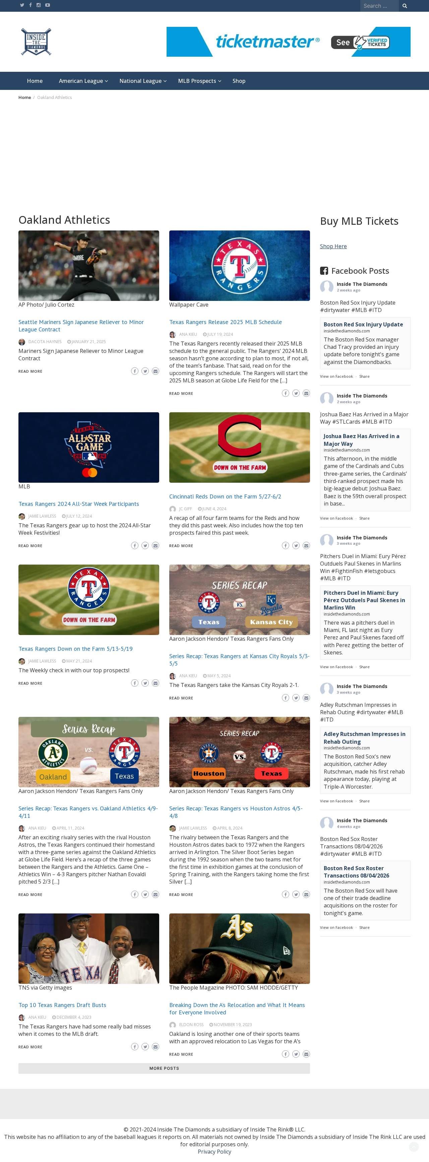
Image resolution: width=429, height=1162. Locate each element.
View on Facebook (336, 376)
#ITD (375, 310)
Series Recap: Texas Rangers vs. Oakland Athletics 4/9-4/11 (88, 812)
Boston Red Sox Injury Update (363, 324)
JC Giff (185, 509)
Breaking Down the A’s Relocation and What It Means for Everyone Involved (237, 1008)
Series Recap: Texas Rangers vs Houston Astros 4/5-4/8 (236, 812)
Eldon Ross (191, 1024)
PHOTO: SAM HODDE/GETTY (262, 987)
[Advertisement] (214, 157)
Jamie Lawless (42, 516)
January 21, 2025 (89, 342)
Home (35, 81)
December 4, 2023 (74, 1017)
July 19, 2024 (220, 334)
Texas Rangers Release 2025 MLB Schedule (225, 322)
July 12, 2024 (79, 516)
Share (364, 376)
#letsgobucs (379, 570)
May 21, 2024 (79, 661)
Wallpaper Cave (188, 304)
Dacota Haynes (44, 342)
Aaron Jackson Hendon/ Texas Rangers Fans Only (231, 638)
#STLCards (346, 421)
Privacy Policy (214, 1151)
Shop (239, 81)
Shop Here (333, 246)
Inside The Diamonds (362, 284)
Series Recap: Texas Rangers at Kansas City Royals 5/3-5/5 (239, 659)
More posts (164, 1068)
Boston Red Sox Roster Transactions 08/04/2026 (356, 871)
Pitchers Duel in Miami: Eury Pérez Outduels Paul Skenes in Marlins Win (364, 600)
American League (81, 81)
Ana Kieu (188, 334)
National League (140, 81)
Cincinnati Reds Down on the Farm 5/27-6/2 (225, 496)
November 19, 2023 (233, 1024)
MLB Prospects (197, 81)
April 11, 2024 (70, 828)
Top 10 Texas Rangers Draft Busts (62, 1005)
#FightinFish (347, 570)
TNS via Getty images (45, 987)
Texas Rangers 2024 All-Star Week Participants (78, 504)
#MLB (359, 310)
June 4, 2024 (214, 509)
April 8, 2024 (229, 828)
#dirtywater (335, 310)
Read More (30, 371)
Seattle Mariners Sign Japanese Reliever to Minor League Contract (81, 325)
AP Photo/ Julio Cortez (46, 304)
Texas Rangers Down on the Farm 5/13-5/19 (75, 648)
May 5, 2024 (219, 676)
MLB (24, 486)
